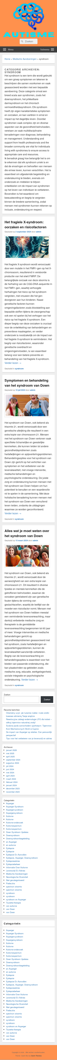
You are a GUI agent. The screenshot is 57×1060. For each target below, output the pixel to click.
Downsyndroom (13, 835)
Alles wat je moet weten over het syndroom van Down (27, 533)
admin (38, 231)
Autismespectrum (14, 825)
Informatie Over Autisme (17, 867)
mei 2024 (10, 772)
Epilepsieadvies (13, 861)
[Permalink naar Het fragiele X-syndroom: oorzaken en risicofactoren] (27, 260)
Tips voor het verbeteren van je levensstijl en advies (29, 738)
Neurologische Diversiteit (17, 877)
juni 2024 (10, 769)
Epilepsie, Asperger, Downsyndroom (22, 857)
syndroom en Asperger (16, 899)
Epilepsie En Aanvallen (16, 854)
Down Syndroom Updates (17, 832)
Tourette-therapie (13, 902)
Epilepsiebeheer (13, 864)
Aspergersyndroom (14, 812)
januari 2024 (11, 785)
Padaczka (10, 883)
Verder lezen (13, 363)
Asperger (10, 803)
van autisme (11, 905)
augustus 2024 (12, 762)
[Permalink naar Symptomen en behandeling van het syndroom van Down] (27, 418)
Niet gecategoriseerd (15, 880)
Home (7, 58)
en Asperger (11, 841)
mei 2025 (10, 753)
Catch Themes (36, 1056)
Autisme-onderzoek (14, 822)
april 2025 (10, 756)
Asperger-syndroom (14, 809)
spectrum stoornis (14, 886)
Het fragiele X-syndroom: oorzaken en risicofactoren (25, 224)
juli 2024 (9, 766)
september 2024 (13, 759)
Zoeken (7, 694)
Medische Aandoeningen (25, 58)
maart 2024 (11, 778)
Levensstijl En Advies (15, 870)
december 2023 (13, 788)
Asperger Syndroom (15, 806)
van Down (10, 909)
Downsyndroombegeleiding (17, 838)
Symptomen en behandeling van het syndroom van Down (27, 383)
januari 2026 (11, 750)
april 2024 (10, 775)
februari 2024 (11, 782)
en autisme (11, 845)
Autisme (9, 816)
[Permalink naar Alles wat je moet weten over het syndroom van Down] (27, 569)
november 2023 (13, 791)
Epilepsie (10, 848)
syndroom (19, 368)
